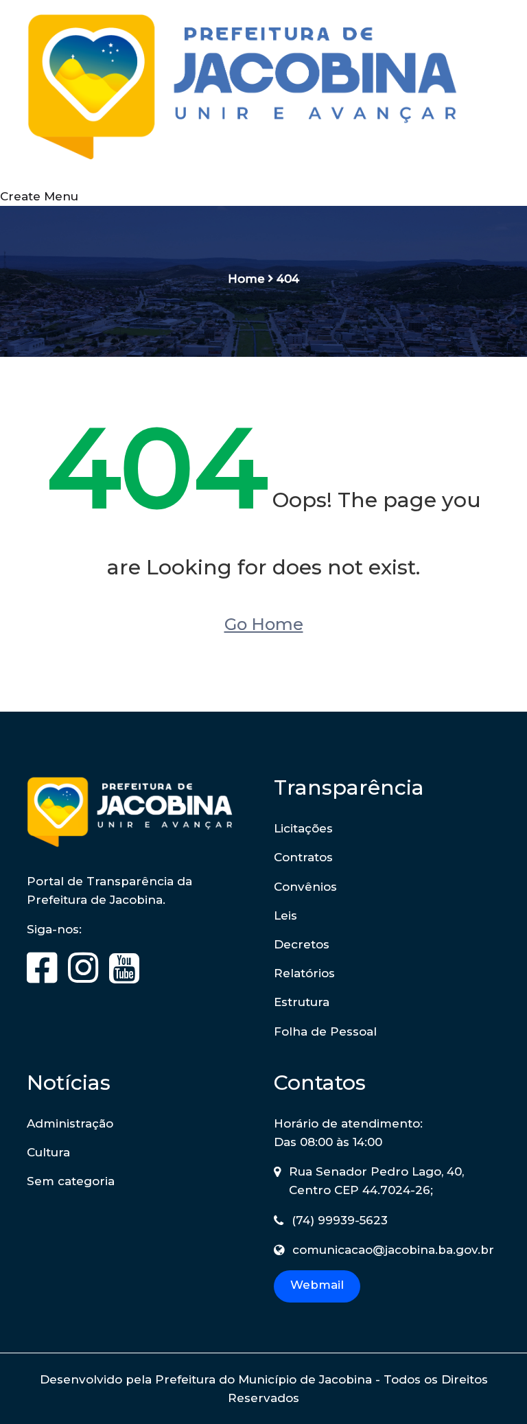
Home (246, 278)
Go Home (263, 624)
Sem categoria (71, 1181)
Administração (70, 1123)
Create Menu (39, 196)
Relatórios (304, 973)
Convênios (305, 887)
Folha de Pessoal (325, 1031)
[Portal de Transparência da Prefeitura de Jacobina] (263, 93)
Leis (285, 915)
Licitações (303, 828)
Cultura (48, 1152)
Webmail (317, 1285)
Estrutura (301, 1002)
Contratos (303, 857)
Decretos (301, 944)
